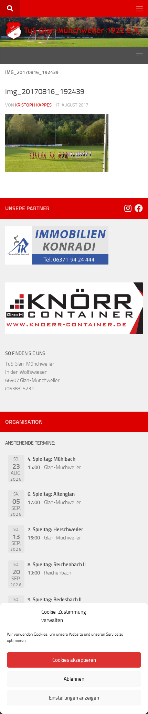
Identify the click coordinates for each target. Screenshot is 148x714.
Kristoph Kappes (33, 105)
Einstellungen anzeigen (74, 698)
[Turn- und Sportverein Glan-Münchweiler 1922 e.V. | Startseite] (74, 31)
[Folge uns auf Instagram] (128, 208)
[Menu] (139, 8)
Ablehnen (74, 679)
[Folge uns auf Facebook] (139, 208)
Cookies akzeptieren (74, 660)
